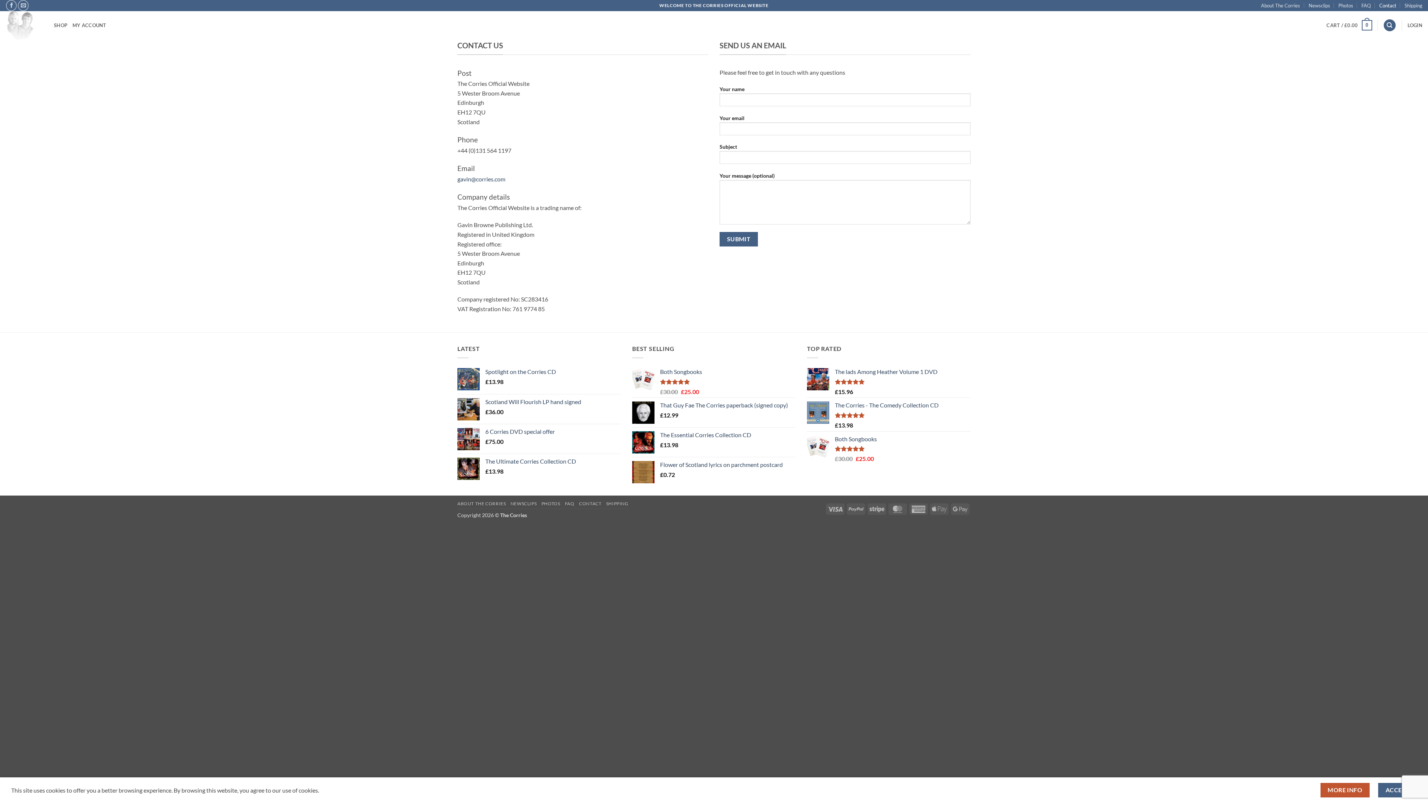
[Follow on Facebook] (11, 5)
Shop (60, 25)
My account (89, 25)
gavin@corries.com (481, 179)
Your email (732, 118)
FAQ (1366, 6)
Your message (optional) (747, 175)
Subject (728, 146)
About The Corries (1280, 6)
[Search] (1390, 25)
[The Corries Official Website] (24, 25)
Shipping (1413, 6)
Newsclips (1319, 6)
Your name (732, 89)
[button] (1349, 25)
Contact (1387, 6)
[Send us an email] (23, 5)
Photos (1345, 6)
